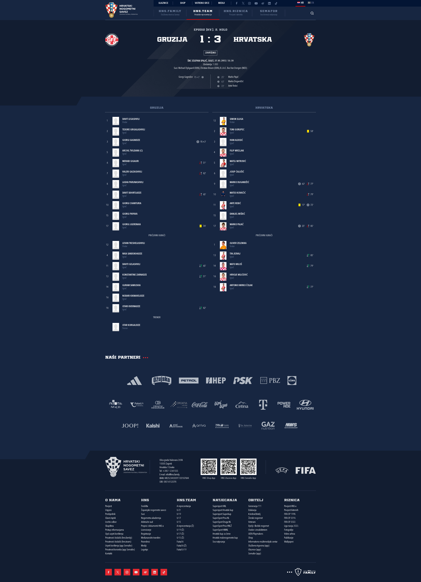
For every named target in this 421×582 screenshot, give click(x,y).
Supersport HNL (219, 506)
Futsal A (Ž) (181, 546)
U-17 (179, 518)
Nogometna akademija (151, 518)
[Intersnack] (221, 404)
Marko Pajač (237, 224)
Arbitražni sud (147, 522)
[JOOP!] (129, 425)
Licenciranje (146, 530)
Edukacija (252, 510)
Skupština (109, 526)
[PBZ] (270, 380)
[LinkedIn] (269, 3)
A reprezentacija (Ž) (185, 526)
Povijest (108, 506)
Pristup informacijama (114, 530)
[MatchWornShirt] (291, 425)
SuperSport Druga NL (222, 522)
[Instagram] (249, 3)
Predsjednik (110, 514)
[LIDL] (292, 380)
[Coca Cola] (199, 404)
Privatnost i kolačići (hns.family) (118, 538)
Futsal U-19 (181, 550)
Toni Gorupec (237, 130)
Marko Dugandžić (239, 182)
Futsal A (180, 542)
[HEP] (215, 380)
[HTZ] (115, 404)
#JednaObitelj (254, 514)
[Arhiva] (312, 13)
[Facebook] (236, 3)
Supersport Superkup (222, 514)
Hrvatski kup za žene (222, 534)
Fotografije (288, 530)
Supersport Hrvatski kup (223, 510)
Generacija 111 (254, 506)
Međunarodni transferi (150, 538)
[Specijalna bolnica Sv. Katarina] (245, 425)
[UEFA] (281, 470)
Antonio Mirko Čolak (241, 285)
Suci (143, 514)
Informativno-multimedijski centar (262, 542)
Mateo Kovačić (238, 193)
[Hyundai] (305, 404)
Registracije (146, 534)
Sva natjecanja (219, 542)
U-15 (179, 522)
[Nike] (134, 380)
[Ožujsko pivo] (161, 380)
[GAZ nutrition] (268, 425)
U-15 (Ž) (180, 538)
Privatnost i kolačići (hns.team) (118, 542)
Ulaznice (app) (254, 550)
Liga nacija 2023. (291, 526)
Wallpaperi (289, 542)
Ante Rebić (235, 203)
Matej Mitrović (238, 161)
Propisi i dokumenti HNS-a (152, 526)
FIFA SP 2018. (290, 518)
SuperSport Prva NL (221, 518)
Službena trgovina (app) (258, 546)
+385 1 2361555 (170, 471)
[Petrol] (188, 380)
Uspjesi (108, 510)
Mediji (221, 3)
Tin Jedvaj (235, 254)
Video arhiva (289, 534)
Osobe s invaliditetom (257, 530)
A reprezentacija (184, 506)
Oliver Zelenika (238, 243)
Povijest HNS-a (290, 506)
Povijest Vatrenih (291, 510)
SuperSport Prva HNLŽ (222, 526)
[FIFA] (306, 470)
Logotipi (144, 550)
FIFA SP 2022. (290, 522)
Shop (183, 3)
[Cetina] (242, 404)
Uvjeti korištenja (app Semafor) (118, 546)
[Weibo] (263, 3)
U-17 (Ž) (180, 534)
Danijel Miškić (237, 214)
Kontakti (108, 554)
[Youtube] (256, 3)
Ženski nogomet (255, 518)
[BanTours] (222, 425)
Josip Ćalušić (237, 172)
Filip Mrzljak (237, 151)
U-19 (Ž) (180, 530)
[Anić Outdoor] (175, 425)
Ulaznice (163, 3)
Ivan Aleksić (236, 140)
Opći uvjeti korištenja (114, 534)
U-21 (179, 510)
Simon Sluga (236, 119)
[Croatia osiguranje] (157, 404)
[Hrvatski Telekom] (263, 404)
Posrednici (145, 542)
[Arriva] (198, 425)
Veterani (252, 522)
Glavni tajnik (110, 518)
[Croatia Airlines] (178, 404)
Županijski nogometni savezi (153, 510)
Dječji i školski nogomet (258, 526)
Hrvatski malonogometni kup (225, 538)
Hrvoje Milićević (239, 275)
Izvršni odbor (111, 522)
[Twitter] (243, 3)
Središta (144, 506)
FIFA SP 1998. (290, 514)
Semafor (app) (254, 554)
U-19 (179, 514)
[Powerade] (284, 404)
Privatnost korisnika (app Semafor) (120, 550)
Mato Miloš (236, 264)
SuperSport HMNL (220, 530)
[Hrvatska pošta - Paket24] (136, 404)
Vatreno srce (202, 3)
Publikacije (288, 538)
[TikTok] (276, 3)
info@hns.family (173, 475)
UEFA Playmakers (255, 534)
